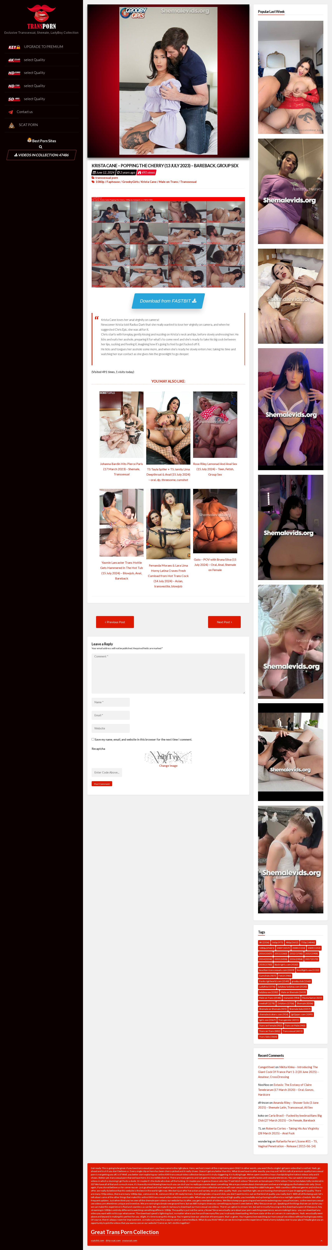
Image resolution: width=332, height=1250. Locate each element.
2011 (281, 953)
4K (264, 942)
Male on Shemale (293, 992)
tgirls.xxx (267, 1019)
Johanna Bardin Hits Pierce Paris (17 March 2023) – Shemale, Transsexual (121, 469)
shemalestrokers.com (273, 1014)
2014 (265, 959)
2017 (311, 959)
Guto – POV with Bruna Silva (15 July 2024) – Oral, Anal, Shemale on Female (215, 565)
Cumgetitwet (266, 1067)
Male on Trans (168, 181)
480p (292, 942)
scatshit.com (97, 1240)
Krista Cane (149, 181)
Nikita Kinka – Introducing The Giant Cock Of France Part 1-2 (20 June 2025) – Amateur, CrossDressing (288, 1072)
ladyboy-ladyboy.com (292, 986)
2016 (296, 959)
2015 (281, 959)
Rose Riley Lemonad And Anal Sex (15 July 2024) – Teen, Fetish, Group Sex (215, 469)
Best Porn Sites (44, 141)
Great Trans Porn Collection (125, 1232)
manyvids (292, 997)
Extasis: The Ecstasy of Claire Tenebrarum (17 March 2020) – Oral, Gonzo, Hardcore (286, 1089)
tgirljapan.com (302, 1014)
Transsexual (188, 181)
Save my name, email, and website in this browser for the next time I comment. (143, 739)
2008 (298, 947)
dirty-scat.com (113, 1240)
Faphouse (113, 181)
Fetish (285, 975)
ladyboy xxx (268, 992)
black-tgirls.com (286, 964)
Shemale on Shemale (273, 1009)
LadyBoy (267, 986)
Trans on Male (295, 1025)
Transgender (288, 1019)
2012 (296, 953)
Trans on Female (270, 1025)
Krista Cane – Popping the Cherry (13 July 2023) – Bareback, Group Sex (165, 165)
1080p (100, 181)
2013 (311, 953)
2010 (265, 953)
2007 (283, 947)
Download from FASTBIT (166, 301)
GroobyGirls (130, 181)
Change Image (168, 765)
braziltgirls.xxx (308, 970)
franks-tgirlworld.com (274, 981)
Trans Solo (268, 1036)
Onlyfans (285, 1003)
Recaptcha (98, 748)
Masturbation (312, 997)
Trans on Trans (269, 1031)
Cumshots (267, 975)
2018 (265, 964)
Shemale (305, 1003)
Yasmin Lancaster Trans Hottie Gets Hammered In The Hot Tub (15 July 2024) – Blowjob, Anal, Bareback (121, 570)
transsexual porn (106, 177)
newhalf (267, 1003)
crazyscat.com (129, 1240)
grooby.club (301, 981)
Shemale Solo (299, 1009)
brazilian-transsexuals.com (276, 970)
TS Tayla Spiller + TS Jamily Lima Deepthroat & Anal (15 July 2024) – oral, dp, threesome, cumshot (168, 474)
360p (277, 942)
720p (308, 942)
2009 (314, 947)
